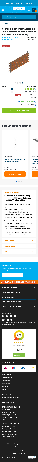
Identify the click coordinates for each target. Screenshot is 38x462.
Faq (5, 252)
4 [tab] (21, 181)
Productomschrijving (11, 192)
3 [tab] (20, 181)
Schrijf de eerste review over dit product (10, 38)
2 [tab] (18, 181)
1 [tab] (16, 181)
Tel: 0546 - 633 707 (7, 394)
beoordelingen (9, 246)
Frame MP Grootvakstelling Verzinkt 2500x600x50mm (15, 160)
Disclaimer (29, 451)
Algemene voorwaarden (11, 451)
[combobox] (19, 17)
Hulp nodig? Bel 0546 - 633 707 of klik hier (19, 3)
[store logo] (19, 9)
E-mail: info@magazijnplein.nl (11, 397)
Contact (22, 451)
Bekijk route (6, 389)
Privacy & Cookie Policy (18, 453)
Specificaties (9, 240)
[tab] (19, 192)
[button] (4, 62)
